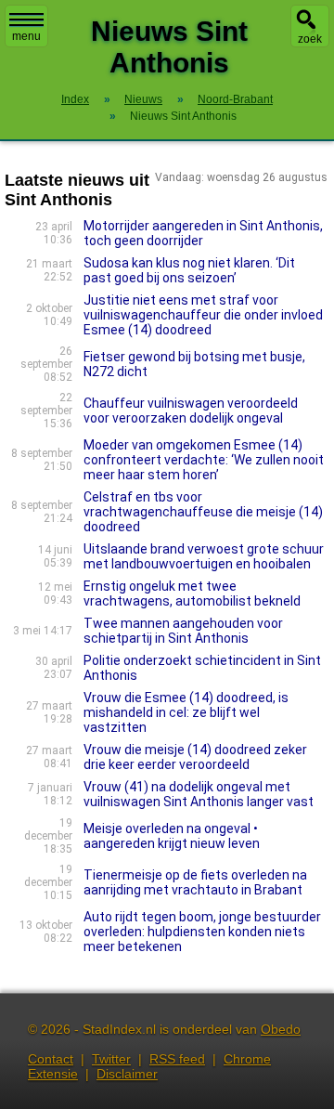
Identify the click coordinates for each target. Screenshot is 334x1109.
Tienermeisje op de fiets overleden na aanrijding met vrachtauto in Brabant (195, 882)
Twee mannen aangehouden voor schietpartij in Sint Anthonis (183, 631)
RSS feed (177, 1058)
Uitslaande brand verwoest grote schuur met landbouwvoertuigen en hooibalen (204, 556)
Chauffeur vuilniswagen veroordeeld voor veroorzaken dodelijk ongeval (191, 410)
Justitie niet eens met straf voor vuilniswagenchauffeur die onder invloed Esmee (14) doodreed (203, 315)
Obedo (281, 1029)
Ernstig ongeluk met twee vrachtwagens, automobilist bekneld (192, 593)
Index (75, 99)
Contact (50, 1058)
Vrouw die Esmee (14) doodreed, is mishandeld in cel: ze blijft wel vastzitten (186, 712)
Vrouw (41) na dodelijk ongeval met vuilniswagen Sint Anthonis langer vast (199, 794)
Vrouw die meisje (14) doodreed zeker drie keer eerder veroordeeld (195, 757)
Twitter (111, 1058)
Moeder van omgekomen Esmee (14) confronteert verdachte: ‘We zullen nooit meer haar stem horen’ (204, 459)
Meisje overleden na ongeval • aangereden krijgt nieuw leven (172, 836)
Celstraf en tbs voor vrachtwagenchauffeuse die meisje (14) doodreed (203, 511)
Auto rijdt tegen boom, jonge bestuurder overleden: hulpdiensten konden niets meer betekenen (202, 931)
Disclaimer (127, 1073)
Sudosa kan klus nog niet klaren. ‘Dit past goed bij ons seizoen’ (189, 270)
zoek (310, 39)
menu (26, 36)
